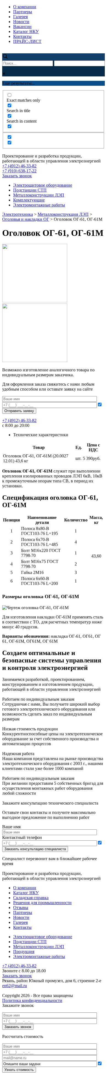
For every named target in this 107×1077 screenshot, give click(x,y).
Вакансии (22, 26)
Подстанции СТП (30, 190)
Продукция (23, 951)
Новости (21, 21)
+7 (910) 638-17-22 (19, 171)
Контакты (22, 36)
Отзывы (20, 907)
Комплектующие (29, 200)
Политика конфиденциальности (32, 1000)
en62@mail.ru (14, 985)
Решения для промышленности (42, 902)
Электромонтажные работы (39, 205)
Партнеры (22, 11)
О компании (24, 6)
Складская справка (31, 897)
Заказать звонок (17, 175)
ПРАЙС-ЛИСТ (27, 41)
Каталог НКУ (26, 31)
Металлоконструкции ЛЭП (38, 195)
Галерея (20, 16)
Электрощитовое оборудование (42, 185)
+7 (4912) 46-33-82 (19, 166)
